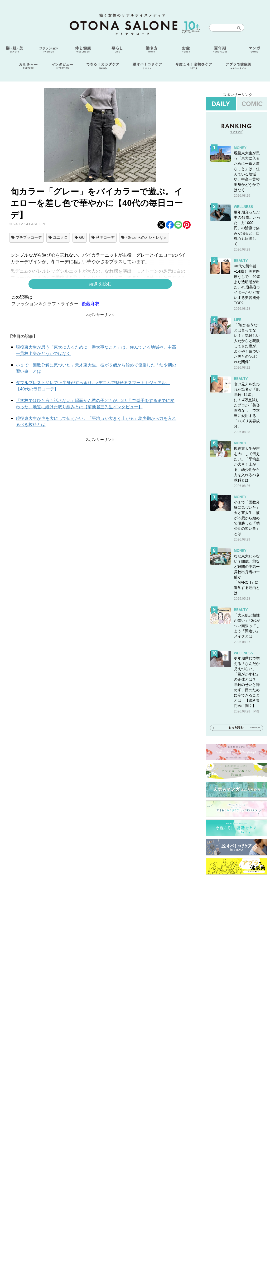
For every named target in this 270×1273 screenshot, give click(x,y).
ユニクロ (60, 237)
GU (82, 237)
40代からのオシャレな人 (146, 237)
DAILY (220, 103)
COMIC (252, 103)
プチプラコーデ (29, 237)
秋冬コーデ (105, 237)
